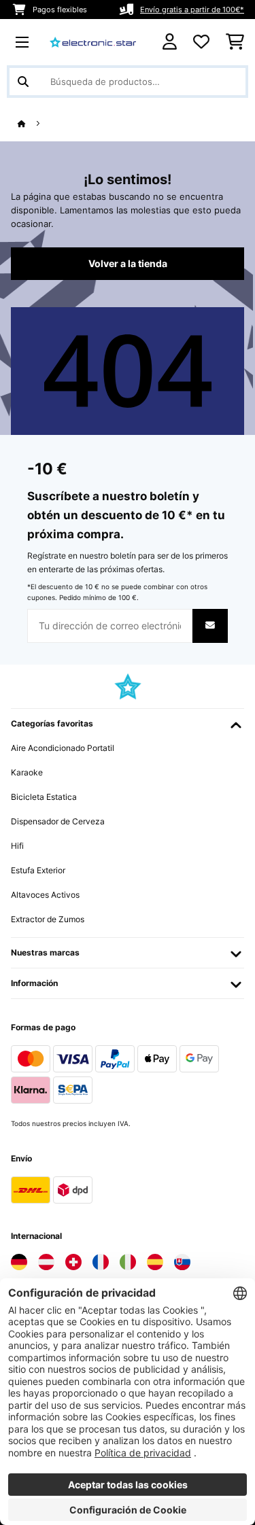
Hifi (17, 846)
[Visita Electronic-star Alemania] (19, 1262)
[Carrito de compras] (235, 42)
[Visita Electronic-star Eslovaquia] (182, 1262)
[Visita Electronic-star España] (155, 1262)
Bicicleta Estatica (44, 797)
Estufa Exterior (38, 870)
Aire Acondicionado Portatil (62, 748)
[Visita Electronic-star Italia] (128, 1262)
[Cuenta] (170, 42)
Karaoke (27, 772)
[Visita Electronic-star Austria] (46, 1262)
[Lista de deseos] (201, 42)
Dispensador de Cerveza (58, 821)
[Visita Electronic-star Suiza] (73, 1262)
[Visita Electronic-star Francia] (100, 1262)
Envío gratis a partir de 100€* (192, 9)
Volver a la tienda (127, 263)
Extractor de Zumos (47, 919)
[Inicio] (34, 124)
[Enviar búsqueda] (23, 81)
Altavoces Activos (45, 895)
